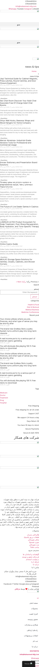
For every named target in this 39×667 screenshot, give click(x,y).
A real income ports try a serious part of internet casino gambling (17, 339)
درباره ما (35, 646)
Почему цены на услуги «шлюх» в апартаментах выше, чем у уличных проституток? (16, 184)
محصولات (34, 608)
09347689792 (34, 651)
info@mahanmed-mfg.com (29, 654)
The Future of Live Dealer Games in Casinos (19, 207)
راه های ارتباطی (32, 630)
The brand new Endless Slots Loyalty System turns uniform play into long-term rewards (18, 331)
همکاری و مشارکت (31, 625)
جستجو (36, 289)
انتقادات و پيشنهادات (31, 636)
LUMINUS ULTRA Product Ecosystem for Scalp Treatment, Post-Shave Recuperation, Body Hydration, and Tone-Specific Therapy (19, 224)
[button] (19, 24)
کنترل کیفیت (33, 614)
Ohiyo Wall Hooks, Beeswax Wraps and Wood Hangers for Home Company (17, 121)
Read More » (3, 98)
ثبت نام (35, 641)
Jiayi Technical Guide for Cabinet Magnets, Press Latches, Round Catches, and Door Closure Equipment (19, 81)
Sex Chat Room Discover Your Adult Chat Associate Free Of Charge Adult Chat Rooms (18, 103)
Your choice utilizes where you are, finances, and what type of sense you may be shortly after (18, 321)
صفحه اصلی (33, 603)
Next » (18, 282)
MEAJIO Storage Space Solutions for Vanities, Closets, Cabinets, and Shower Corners (17, 261)
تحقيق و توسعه (33, 619)
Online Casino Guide (9, 244)
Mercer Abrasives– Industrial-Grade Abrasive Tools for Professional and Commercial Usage (15, 142)
